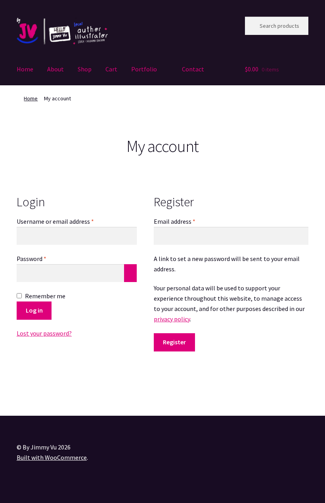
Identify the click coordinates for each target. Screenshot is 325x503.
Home (25, 69)
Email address (186, 221)
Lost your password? (44, 333)
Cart (111, 69)
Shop (85, 69)
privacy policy (172, 319)
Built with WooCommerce (52, 457)
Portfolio (144, 69)
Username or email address (67, 221)
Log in (34, 310)
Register (174, 342)
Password (43, 258)
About (55, 69)
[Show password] (130, 273)
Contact (193, 69)
